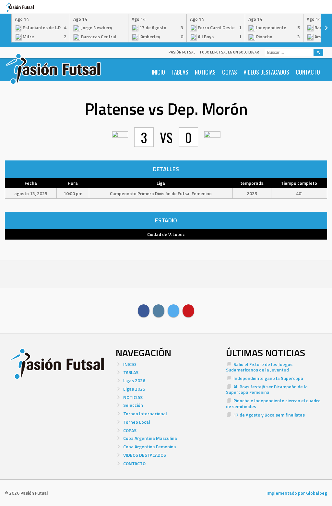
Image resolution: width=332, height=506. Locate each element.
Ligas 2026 (134, 380)
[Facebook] (143, 310)
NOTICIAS (205, 72)
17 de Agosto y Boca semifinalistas (269, 414)
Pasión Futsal (182, 52)
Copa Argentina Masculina (150, 438)
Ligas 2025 (134, 388)
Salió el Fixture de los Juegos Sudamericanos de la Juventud (259, 367)
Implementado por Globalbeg (297, 492)
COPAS (229, 72)
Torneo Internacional (145, 413)
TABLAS (180, 72)
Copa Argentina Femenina (149, 446)
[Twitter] (173, 310)
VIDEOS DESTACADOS (266, 72)
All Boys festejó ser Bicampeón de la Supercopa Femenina (267, 389)
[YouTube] (188, 310)
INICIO (158, 72)
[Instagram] (158, 310)
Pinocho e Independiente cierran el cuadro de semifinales (273, 403)
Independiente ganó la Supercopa (268, 378)
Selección (133, 405)
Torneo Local (136, 421)
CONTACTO (308, 72)
